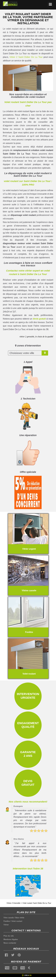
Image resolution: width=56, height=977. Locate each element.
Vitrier (6, 925)
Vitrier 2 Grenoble (13, 903)
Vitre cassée (9, 918)
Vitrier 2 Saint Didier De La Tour (26, 57)
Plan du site (9, 936)
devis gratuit (39, 319)
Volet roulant (16, 921)
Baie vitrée (19, 918)
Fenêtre (7, 921)
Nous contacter (10, 943)
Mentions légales (11, 939)
